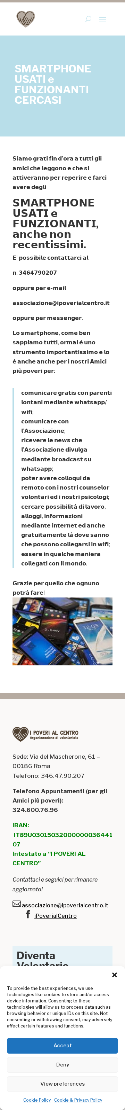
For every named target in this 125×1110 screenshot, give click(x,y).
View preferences (62, 1084)
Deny (62, 1065)
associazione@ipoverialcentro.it (65, 905)
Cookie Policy (37, 1100)
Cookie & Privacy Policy (78, 1100)
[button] (114, 974)
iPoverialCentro (55, 916)
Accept (62, 1045)
